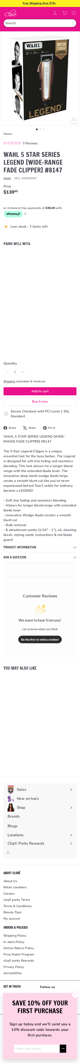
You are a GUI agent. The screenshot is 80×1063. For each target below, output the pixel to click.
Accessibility (12, 973)
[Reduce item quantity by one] (7, 372)
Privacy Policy (13, 967)
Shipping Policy (14, 936)
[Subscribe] (63, 1049)
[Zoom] (74, 119)
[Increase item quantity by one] (22, 372)
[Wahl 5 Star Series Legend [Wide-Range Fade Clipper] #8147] (40, 268)
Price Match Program (18, 954)
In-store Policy (14, 942)
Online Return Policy (18, 948)
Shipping (9, 381)
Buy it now (40, 401)
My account (11, 919)
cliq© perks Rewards (18, 961)
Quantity (10, 363)
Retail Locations (14, 887)
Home (7, 134)
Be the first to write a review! (40, 639)
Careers (9, 894)
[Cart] (64, 13)
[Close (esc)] (75, 994)
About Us (10, 881)
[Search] (72, 23)
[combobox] (40, 23)
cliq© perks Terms (16, 900)
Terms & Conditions (17, 906)
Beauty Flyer (12, 912)
